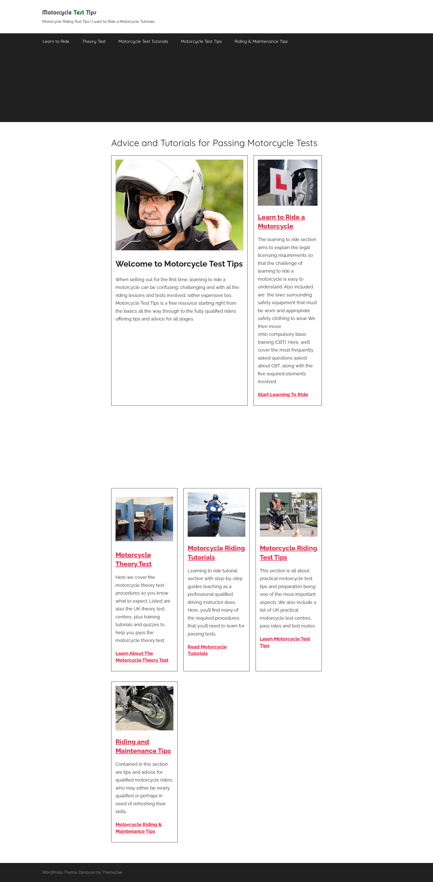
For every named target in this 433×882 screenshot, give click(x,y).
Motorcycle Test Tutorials (143, 41)
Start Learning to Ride (283, 394)
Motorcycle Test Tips (201, 41)
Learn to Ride (56, 41)
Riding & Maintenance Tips (261, 41)
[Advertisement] (216, 87)
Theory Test (94, 41)
